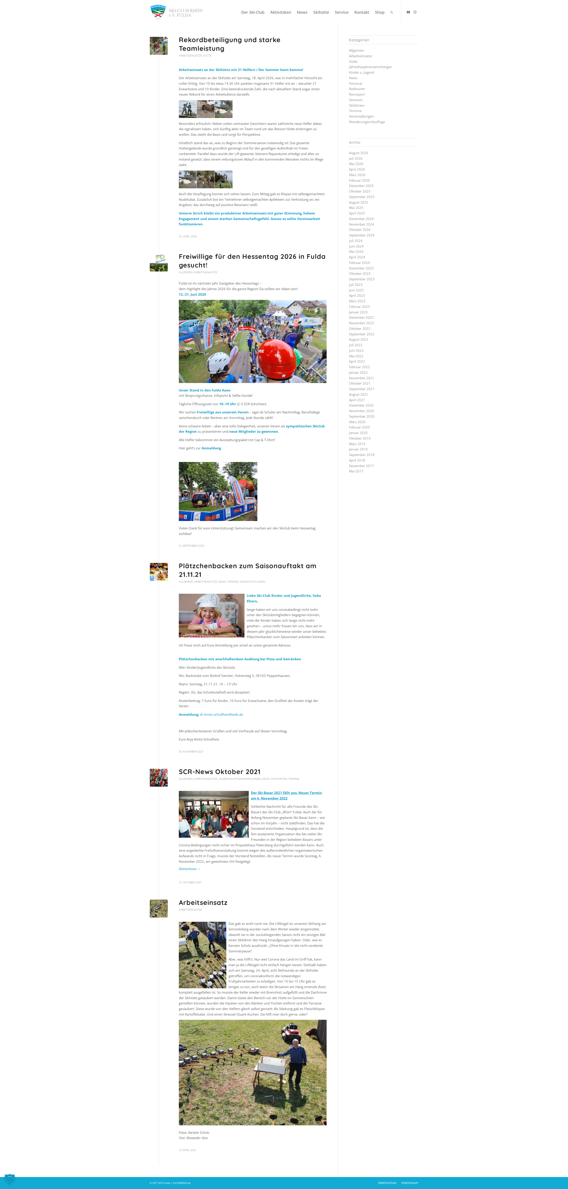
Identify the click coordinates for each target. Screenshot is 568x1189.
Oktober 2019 (360, 438)
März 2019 (357, 444)
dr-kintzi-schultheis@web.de (221, 714)
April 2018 (357, 460)
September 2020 (362, 416)
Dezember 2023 (361, 268)
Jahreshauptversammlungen (239, 778)
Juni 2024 (356, 246)
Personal (355, 83)
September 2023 (362, 279)
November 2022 (361, 323)
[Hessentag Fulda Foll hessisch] (159, 262)
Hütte (207, 55)
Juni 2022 (356, 350)
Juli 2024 (356, 240)
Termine (233, 581)
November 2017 (361, 466)
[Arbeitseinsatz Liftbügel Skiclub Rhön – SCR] (159, 909)
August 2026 (358, 153)
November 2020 (361, 411)
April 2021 (357, 400)
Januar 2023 (358, 312)
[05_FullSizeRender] (159, 572)
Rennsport (357, 94)
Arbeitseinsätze (190, 55)
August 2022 (358, 339)
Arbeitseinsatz (203, 902)
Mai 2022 (356, 356)
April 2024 (357, 257)
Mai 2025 (356, 207)
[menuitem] (252, 12)
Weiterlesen (188, 869)
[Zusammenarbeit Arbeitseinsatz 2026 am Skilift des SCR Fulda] (159, 46)
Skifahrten (279, 778)
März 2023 (357, 301)
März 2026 (357, 175)
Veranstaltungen (252, 581)
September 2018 (362, 454)
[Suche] (391, 12)
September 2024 (362, 235)
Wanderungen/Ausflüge (367, 122)
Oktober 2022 (360, 328)
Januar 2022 (358, 372)
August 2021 (358, 394)
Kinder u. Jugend (361, 72)
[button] (10, 1179)
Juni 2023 (356, 290)
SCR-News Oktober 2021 (220, 771)
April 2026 (357, 169)
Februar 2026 (359, 180)
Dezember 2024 (361, 218)
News (222, 581)
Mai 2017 (356, 471)
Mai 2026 (356, 163)
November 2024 (361, 224)
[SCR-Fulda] (176, 12)
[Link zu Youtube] (408, 12)
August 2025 (358, 202)
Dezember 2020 (361, 405)
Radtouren (357, 88)
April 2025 (357, 213)
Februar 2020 (359, 427)
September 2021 (362, 389)
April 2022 (357, 361)
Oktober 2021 (360, 383)
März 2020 (357, 422)
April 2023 (357, 295)
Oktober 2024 (360, 229)
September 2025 (362, 197)
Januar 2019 (358, 449)
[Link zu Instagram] (415, 12)
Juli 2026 (356, 158)
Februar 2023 (359, 306)
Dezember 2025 (361, 185)
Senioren (356, 100)
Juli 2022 (356, 345)
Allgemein (186, 272)
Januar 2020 (358, 432)
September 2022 (362, 334)
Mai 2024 (356, 251)
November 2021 (361, 378)
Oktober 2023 (360, 273)
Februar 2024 (359, 262)
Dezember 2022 (361, 317)
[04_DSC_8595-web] (159, 778)
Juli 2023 (356, 284)
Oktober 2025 (360, 191)
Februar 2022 (359, 367)
